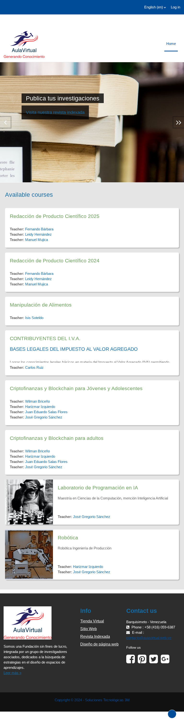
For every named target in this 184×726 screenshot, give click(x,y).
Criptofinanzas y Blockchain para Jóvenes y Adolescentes (76, 388)
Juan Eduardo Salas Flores (46, 412)
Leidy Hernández (38, 234)
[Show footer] (172, 714)
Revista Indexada (95, 636)
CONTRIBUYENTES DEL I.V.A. (45, 338)
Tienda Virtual (92, 621)
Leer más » (12, 673)
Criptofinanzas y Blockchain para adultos (57, 438)
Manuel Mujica (36, 240)
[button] (153, 7)
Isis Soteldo (34, 318)
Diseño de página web (99, 644)
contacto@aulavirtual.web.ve (148, 638)
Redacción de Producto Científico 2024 (54, 260)
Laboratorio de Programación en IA (98, 487)
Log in (175, 7)
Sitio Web (88, 629)
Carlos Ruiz (34, 367)
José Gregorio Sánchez (43, 417)
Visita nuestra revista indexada (55, 112)
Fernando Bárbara (39, 229)
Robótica (68, 537)
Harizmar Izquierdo (40, 407)
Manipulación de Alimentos (41, 305)
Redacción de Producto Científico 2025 (54, 216)
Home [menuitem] (171, 44)
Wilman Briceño (37, 401)
